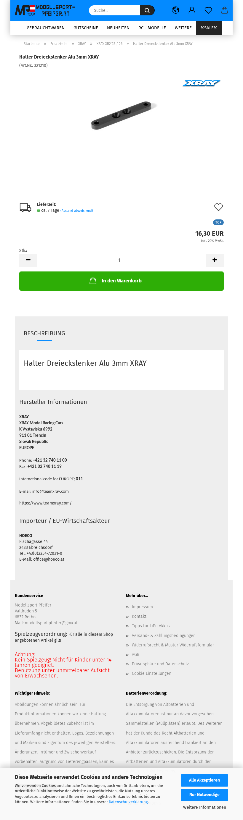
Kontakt (139, 616)
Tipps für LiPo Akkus (151, 625)
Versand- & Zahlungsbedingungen (164, 635)
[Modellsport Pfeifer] (47, 10)
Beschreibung (44, 333)
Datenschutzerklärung (128, 802)
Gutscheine (85, 27)
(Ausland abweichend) (76, 211)
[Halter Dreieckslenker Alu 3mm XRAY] (121, 112)
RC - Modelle (152, 27)
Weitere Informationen (204, 807)
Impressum (142, 606)
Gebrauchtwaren (46, 27)
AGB (135, 654)
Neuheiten (118, 27)
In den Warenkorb (122, 281)
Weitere (183, 27)
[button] (175, 10)
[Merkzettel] (208, 10)
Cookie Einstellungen (151, 673)
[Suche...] (147, 10)
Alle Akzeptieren (204, 780)
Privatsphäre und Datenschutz (160, 664)
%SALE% (209, 27)
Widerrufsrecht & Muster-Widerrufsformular (173, 645)
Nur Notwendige (204, 794)
